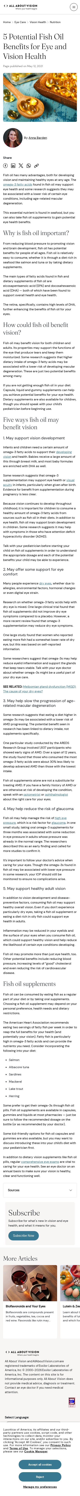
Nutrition (55, 22)
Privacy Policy (60, 1445)
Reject (40, 1477)
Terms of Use (19, 1448)
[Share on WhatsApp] (28, 165)
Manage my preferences (40, 1487)
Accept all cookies (40, 1464)
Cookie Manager (35, 1451)
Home (7, 22)
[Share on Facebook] (5, 165)
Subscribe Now (23, 1235)
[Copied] (36, 165)
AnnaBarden (38, 138)
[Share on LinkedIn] (13, 165)
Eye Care (20, 22)
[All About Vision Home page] (20, 7)
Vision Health (38, 22)
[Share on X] (21, 165)
